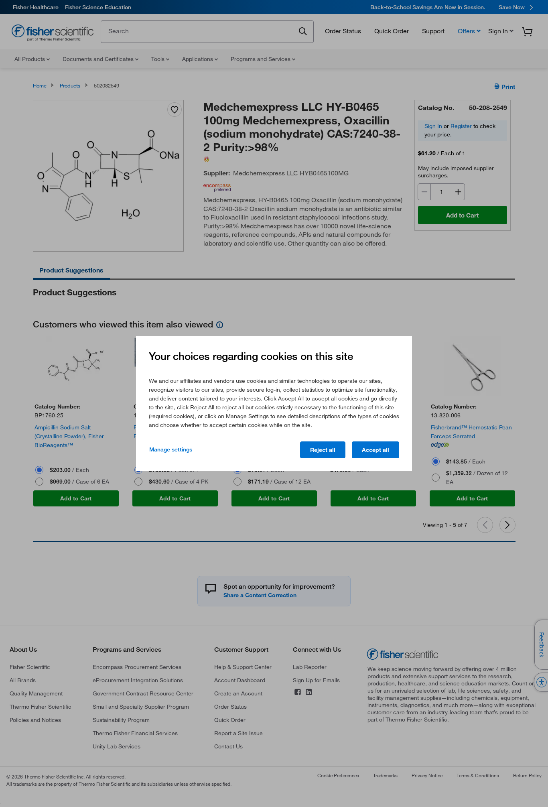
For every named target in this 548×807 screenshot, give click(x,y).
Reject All (322, 449)
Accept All (375, 449)
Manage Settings (170, 449)
